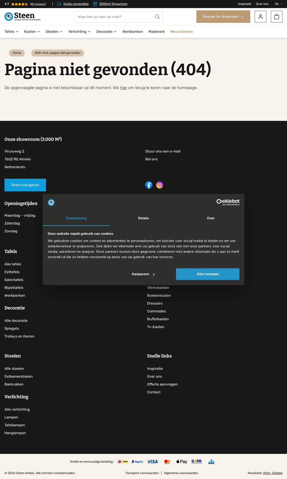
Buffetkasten (158, 319)
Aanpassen (140, 274)
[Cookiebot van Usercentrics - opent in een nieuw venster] (219, 202)
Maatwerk (156, 31)
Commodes (156, 311)
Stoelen (52, 31)
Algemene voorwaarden (181, 473)
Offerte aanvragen (162, 384)
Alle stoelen (14, 368)
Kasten (30, 31)
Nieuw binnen (181, 31)
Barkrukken (14, 384)
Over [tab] (211, 218)
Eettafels (12, 272)
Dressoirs (155, 303)
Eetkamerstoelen (18, 376)
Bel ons (151, 159)
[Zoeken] (157, 16)
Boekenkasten (159, 295)
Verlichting (77, 31)
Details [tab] (143, 218)
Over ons (262, 4)
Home (17, 53)
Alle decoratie (16, 320)
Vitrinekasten (158, 287)
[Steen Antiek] (22, 16)
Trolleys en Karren (19, 336)
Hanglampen (15, 433)
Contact (154, 392)
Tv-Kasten (155, 327)
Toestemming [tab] (76, 218)
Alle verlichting (17, 409)
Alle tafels (12, 264)
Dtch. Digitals (273, 473)
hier (123, 87)
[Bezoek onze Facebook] (148, 187)
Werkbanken (132, 31)
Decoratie (104, 31)
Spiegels (11, 328)
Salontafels (13, 280)
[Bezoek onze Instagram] (159, 187)
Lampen (11, 417)
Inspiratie (244, 4)
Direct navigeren (25, 185)
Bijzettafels (13, 287)
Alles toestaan (208, 274)
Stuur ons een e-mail (162, 151)
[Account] (260, 16)
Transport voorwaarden (142, 473)
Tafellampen (14, 425)
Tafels (9, 31)
